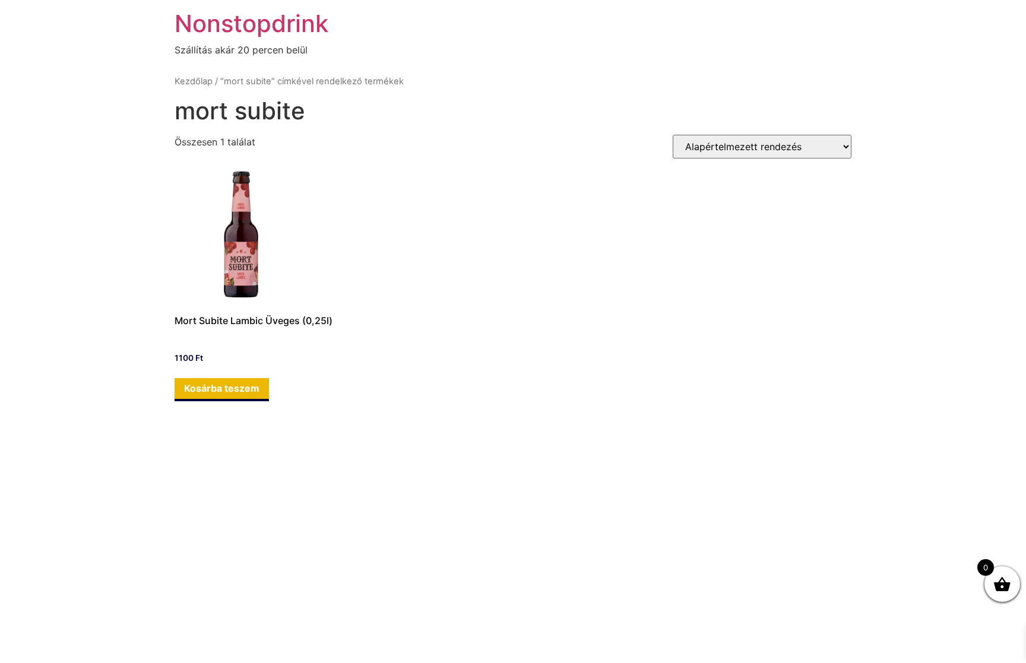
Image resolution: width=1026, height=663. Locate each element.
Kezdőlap (194, 81)
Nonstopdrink (251, 23)
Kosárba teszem (221, 388)
